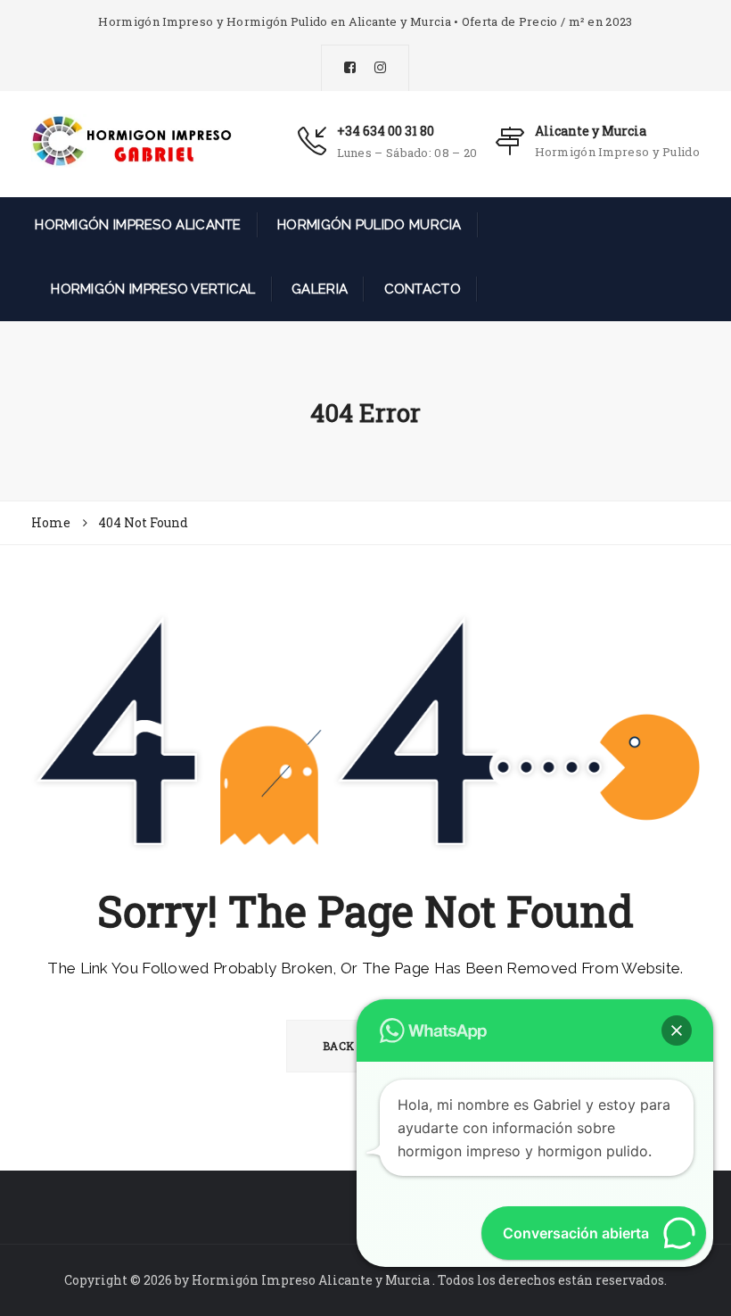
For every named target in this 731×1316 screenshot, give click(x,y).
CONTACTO (420, 289)
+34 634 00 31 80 (385, 130)
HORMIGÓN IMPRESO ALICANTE (136, 225)
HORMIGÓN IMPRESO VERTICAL (151, 289)
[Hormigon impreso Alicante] (131, 140)
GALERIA (318, 289)
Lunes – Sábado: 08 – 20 (407, 153)
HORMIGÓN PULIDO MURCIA (368, 225)
